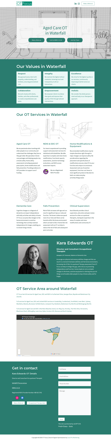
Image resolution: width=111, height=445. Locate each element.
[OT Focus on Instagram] (79, 4)
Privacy (65, 426)
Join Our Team (75, 40)
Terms (71, 426)
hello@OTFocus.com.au (19, 383)
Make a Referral (36, 40)
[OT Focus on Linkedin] (75, 4)
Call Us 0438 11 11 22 (56, 40)
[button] (88, 3)
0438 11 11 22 (16, 388)
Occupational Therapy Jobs (37, 403)
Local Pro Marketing (73, 437)
